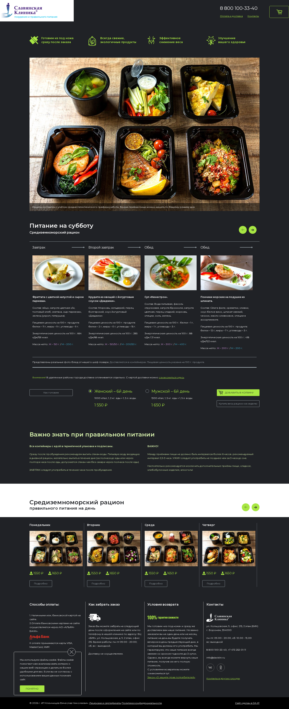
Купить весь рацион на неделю (238, 403)
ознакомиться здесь (171, 377)
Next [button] (253, 230)
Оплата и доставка (231, 16)
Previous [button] (243, 230)
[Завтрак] (58, 272)
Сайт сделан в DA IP (247, 703)
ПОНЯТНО (32, 688)
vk (210, 667)
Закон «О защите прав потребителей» (171, 677)
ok (221, 667)
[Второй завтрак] (114, 272)
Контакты (253, 16)
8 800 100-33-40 (239, 8)
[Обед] (170, 272)
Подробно (41, 583)
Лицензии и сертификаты (105, 703)
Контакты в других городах (223, 678)
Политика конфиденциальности (142, 703)
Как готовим (51, 392)
